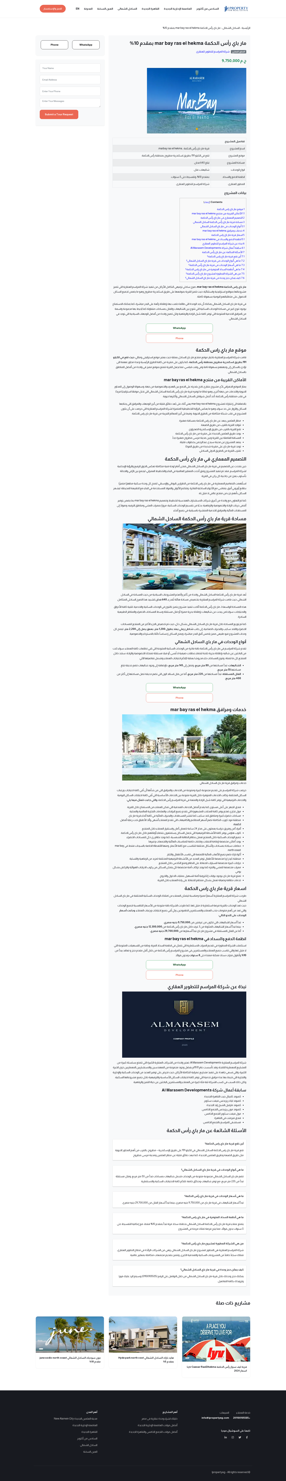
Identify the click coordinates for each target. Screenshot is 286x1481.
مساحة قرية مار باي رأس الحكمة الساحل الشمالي (218, 222)
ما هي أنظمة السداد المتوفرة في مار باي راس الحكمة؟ (214, 269)
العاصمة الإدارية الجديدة (178, 8)
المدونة (88, 8)
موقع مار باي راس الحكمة (230, 209)
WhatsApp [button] (179, 328)
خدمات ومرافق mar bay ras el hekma (223, 230)
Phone (54, 44)
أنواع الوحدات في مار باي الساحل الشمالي (222, 226)
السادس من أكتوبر (207, 8)
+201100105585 (241, 1417)
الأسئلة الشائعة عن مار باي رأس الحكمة (223, 252)
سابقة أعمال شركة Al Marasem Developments (217, 247)
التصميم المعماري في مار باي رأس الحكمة (222, 217)
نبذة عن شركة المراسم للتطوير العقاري (223, 243)
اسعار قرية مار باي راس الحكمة (227, 234)
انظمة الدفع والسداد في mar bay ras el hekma (218, 239)
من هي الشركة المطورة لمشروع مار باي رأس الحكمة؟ (215, 273)
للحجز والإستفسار (53, 8)
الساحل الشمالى (127, 8)
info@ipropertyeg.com (215, 1417)
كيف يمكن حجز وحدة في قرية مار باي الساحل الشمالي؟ (214, 277)
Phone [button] (179, 338)
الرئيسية (246, 27)
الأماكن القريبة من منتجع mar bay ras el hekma (218, 213)
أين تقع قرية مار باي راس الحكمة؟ (225, 256)
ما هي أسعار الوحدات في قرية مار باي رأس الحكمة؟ (216, 265)
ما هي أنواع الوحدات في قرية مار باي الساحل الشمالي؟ (215, 260)
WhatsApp (85, 44)
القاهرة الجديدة (150, 8)
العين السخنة (105, 8)
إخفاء (206, 202)
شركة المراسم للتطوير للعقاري (213, 51)
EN (77, 8)
